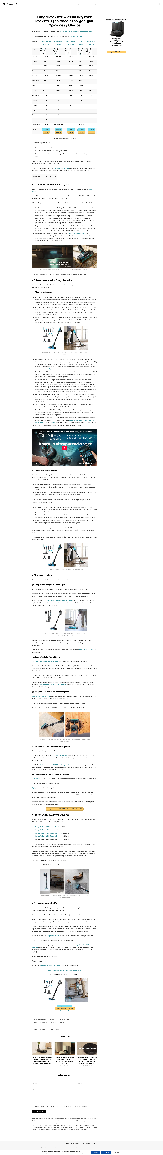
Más (102, 4)
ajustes (84, 1153)
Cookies (82, 1143)
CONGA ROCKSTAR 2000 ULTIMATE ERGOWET (64, 970)
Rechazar (106, 1152)
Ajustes (117, 1152)
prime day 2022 (54, 1029)
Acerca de (94, 1143)
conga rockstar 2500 (40, 1026)
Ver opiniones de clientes (64, 1011)
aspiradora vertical (39, 1019)
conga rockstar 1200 (40, 1022)
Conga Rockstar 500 (53, 936)
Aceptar (96, 1152)
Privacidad (76, 1143)
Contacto (88, 1143)
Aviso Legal (69, 1143)
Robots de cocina (91, 4)
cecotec (52, 1019)
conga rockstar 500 (57, 1026)
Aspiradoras (78, 4)
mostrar (53, 177)
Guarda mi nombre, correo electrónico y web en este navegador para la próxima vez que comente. (61, 1106)
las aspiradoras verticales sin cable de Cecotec (76, 31)
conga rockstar (64, 1019)
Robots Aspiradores (64, 4)
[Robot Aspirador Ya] (10, 4)
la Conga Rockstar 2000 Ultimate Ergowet (54, 765)
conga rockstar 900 (39, 1029)
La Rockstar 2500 (37, 779)
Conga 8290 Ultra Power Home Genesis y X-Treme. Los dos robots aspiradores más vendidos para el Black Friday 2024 (42, 1061)
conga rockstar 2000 (57, 1022)
